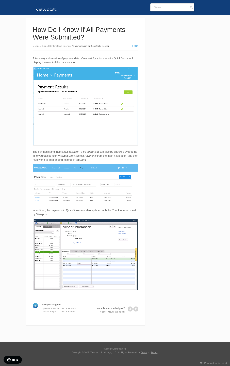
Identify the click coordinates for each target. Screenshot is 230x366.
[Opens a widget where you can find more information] (12, 360)
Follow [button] (135, 46)
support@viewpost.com (115, 349)
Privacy (154, 352)
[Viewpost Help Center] (46, 9)
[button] (130, 309)
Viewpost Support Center (44, 46)
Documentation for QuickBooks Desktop (91, 46)
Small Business (64, 46)
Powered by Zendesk (215, 363)
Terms (144, 352)
